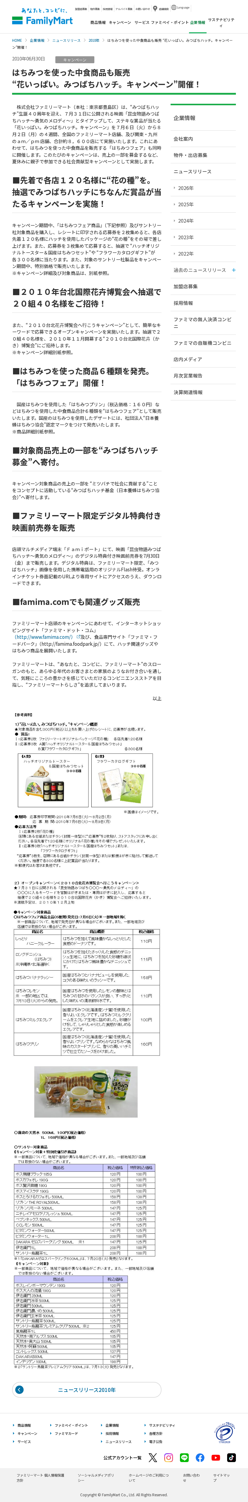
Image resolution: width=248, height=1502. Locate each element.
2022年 (186, 253)
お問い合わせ (142, 9)
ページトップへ (228, 1482)
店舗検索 (164, 9)
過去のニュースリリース (200, 269)
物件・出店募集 (190, 155)
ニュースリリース (66, 40)
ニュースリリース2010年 (87, 1389)
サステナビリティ (221, 22)
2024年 (186, 220)
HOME (17, 40)
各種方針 (155, 1433)
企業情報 (37, 40)
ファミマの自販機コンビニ (203, 342)
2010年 (94, 40)
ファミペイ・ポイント (170, 22)
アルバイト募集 (124, 9)
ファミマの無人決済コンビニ (203, 322)
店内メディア (188, 359)
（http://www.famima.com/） (43, 637)
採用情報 (108, 9)
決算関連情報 (188, 392)
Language (183, 7)
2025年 (186, 204)
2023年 (186, 237)
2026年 (186, 187)
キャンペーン (120, 22)
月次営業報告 (188, 375)
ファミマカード (66, 1433)
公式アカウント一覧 (122, 1458)
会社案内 (183, 138)
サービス (142, 22)
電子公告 (155, 1441)
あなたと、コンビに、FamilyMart (42, 16)
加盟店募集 (81, 9)
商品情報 (98, 22)
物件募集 (95, 9)
